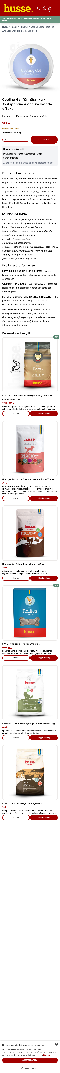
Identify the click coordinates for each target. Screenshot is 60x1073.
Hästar (14, 27)
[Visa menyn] (56, 8)
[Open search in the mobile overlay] (38, 8)
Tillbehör (23, 27)
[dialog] (30, 1057)
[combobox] (56, 1044)
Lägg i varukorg (44, 140)
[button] (30, 1068)
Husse (5, 27)
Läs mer (21, 414)
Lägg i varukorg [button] (44, 414)
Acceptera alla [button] (30, 1060)
